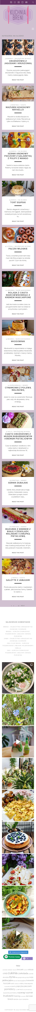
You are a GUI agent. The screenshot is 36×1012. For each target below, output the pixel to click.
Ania (8, 650)
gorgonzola (21, 977)
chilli (5, 973)
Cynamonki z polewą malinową (18, 388)
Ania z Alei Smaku (14, 643)
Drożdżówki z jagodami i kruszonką (18, 62)
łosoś (10, 999)
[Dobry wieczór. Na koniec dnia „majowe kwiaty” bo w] (18, 709)
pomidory (9, 989)
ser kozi (20, 989)
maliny (21, 983)
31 (19, 605)
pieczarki (28, 986)
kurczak (6, 983)
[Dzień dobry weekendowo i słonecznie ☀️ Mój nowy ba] (18, 773)
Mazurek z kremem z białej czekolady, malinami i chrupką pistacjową (18, 532)
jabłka (5, 980)
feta (16, 977)
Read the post (18, 80)
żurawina (25, 999)
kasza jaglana (22, 980)
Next (23, 605)
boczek (20, 969)
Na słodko (22, 151)
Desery (25, 385)
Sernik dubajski (18, 483)
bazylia (15, 969)
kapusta (15, 980)
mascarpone (28, 983)
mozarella (7, 986)
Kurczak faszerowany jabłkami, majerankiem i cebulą (18, 646)
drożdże (6, 977)
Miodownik (18, 341)
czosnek (30, 973)
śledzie (15, 999)
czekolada (23, 973)
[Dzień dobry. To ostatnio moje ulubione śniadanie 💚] (18, 678)
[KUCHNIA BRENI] (18, 24)
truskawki (8, 995)
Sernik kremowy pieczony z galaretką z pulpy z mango (18, 156)
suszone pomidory (10, 993)
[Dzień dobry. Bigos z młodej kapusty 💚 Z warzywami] (18, 901)
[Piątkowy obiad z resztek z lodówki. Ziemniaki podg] (18, 805)
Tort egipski (18, 202)
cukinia (12, 973)
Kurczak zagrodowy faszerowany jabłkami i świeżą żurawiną (18, 634)
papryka (19, 986)
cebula (30, 970)
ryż (16, 989)
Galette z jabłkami (18, 580)
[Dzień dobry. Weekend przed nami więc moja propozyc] (18, 837)
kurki (12, 983)
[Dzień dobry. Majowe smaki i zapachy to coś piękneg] (18, 869)
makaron (16, 983)
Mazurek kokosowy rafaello (18, 108)
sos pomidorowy (27, 989)
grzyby (27, 977)
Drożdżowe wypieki (23, 58)
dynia (12, 977)
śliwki (20, 999)
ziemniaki (29, 996)
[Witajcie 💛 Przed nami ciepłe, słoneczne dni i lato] (18, 741)
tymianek (22, 996)
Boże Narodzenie (23, 290)
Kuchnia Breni (18, 613)
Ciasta (23, 105)
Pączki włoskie (18, 248)
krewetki (30, 980)
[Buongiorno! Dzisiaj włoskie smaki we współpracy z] (18, 933)
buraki (25, 969)
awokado (5, 969)
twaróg (17, 996)
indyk (31, 977)
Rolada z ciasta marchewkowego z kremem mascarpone (18, 295)
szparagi (21, 992)
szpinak (29, 992)
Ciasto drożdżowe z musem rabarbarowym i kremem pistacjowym (18, 436)
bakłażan (10, 969)
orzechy (13, 986)
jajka (10, 980)
